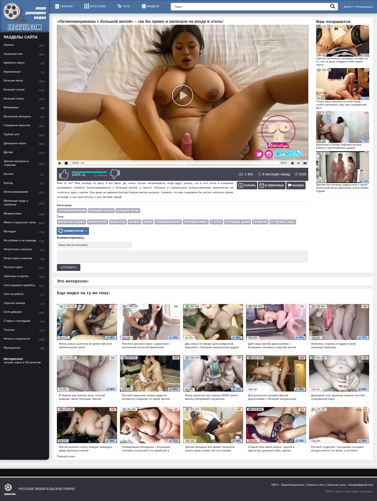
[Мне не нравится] (115, 174)
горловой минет (196, 221)
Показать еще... (67, 456)
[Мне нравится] (64, 174)
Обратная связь (336, 484)
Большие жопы (127, 210)
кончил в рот (97, 221)
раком (147, 221)
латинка (134, 221)
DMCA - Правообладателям (287, 484)
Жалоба (298, 185)
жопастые (118, 221)
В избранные (274, 185)
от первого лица (282, 221)
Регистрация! (364, 6)
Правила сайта (315, 484)
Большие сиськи (101, 210)
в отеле (216, 221)
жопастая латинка (71, 221)
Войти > (349, 6)
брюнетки (260, 221)
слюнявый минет (168, 221)
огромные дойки (237, 221)
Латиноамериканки (72, 210)
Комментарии (74, 231)
